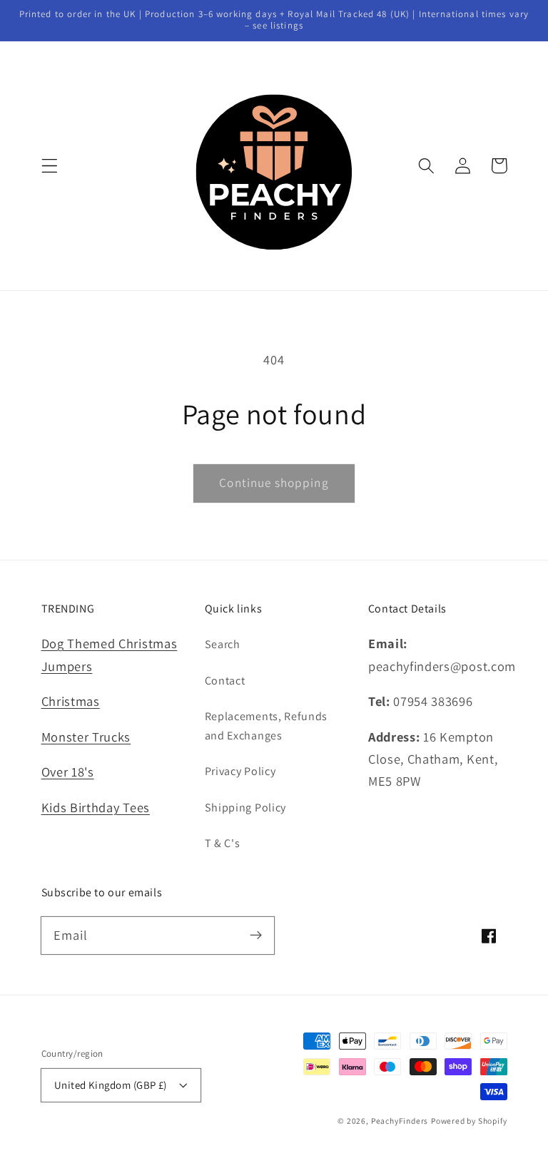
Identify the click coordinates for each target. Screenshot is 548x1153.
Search (222, 644)
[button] (49, 166)
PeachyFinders (399, 1120)
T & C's (222, 843)
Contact (225, 680)
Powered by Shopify (469, 1120)
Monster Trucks (86, 736)
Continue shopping (274, 482)
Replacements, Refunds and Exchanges (266, 726)
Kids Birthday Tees (95, 807)
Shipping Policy (245, 807)
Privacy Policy (240, 771)
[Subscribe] (256, 935)
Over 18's (67, 771)
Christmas (70, 700)
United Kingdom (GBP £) (110, 1085)
